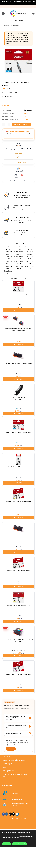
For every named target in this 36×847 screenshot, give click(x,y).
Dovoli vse (6, 844)
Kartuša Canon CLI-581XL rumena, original (18, 501)
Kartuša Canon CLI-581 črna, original (18, 294)
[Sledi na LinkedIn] (17, 814)
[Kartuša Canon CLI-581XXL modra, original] (18, 425)
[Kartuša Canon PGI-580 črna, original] (18, 459)
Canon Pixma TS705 (8, 257)
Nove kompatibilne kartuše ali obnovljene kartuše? (15, 775)
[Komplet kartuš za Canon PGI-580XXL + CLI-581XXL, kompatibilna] (18, 632)
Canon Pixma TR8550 (18, 248)
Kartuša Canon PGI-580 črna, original (18, 467)
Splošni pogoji (7, 764)
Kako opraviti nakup (9, 771)
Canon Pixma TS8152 (8, 262)
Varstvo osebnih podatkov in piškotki (14, 760)
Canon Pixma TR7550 (8, 248)
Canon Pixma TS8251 (29, 262)
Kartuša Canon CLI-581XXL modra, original (18, 432)
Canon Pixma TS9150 (29, 267)
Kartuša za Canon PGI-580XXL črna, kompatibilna (18, 536)
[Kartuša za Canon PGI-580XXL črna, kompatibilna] (18, 528)
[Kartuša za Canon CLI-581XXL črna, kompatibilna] (18, 355)
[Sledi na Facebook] (3, 814)
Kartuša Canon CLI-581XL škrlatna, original (18, 674)
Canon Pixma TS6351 (29, 253)
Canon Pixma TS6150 (29, 248)
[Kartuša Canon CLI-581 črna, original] (18, 286)
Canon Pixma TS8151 (29, 257)
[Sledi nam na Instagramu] (6, 814)
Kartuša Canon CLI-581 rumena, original (18, 605)
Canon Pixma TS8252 (8, 267)
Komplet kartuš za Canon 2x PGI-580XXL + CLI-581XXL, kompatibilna (18, 329)
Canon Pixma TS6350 (18, 253)
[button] (3, 13)
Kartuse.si (7, 785)
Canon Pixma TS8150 (18, 257)
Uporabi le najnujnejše (19, 844)
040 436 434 (18, 153)
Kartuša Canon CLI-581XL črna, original (18, 570)
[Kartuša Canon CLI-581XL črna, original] (18, 563)
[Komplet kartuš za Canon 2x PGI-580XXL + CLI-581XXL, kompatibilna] (18, 321)
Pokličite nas (10, 749)
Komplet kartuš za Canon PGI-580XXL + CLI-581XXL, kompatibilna (18, 640)
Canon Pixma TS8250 (18, 262)
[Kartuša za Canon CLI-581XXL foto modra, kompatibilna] (18, 390)
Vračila (5, 767)
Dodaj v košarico (21, 124)
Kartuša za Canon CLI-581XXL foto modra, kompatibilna (18, 398)
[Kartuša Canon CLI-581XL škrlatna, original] (18, 667)
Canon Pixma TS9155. (8, 272)
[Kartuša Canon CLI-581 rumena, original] (18, 597)
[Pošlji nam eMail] (13, 814)
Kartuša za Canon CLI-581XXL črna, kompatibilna (18, 363)
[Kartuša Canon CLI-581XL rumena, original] (18, 494)
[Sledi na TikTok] (10, 814)
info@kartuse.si (18, 158)
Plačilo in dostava (8, 756)
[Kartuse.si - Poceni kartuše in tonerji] (18, 13)
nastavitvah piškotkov (26, 836)
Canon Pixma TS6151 (8, 253)
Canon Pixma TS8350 (18, 267)
